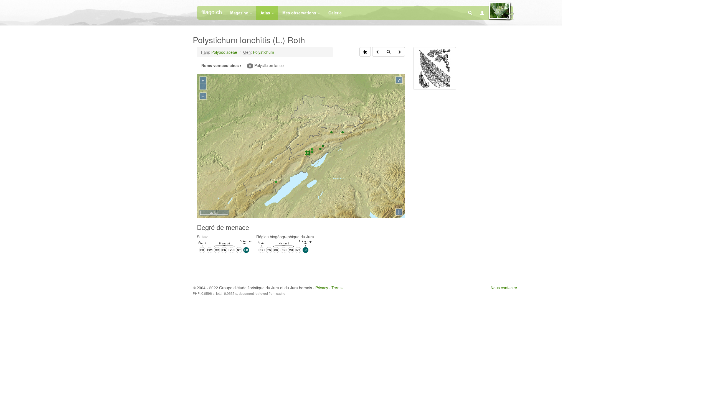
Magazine (239, 13)
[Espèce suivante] (399, 52)
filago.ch (211, 12)
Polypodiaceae (224, 52)
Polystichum (263, 52)
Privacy (321, 287)
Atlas (265, 13)
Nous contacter (504, 287)
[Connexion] (482, 13)
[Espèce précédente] (377, 52)
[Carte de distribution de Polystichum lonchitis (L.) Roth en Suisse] (365, 52)
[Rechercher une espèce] (388, 52)
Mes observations (299, 13)
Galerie (335, 13)
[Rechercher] (470, 13)
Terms (337, 287)
